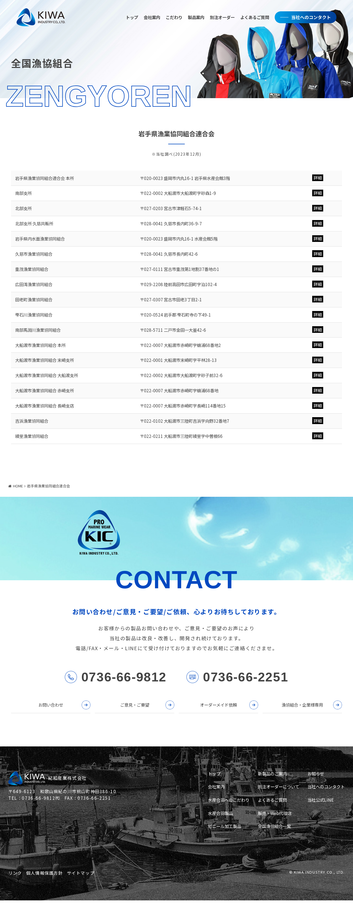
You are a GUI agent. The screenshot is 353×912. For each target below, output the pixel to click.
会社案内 (152, 17)
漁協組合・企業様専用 (302, 705)
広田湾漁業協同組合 (33, 284)
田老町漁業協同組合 (33, 299)
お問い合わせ (50, 705)
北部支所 (23, 208)
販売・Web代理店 (275, 813)
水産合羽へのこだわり (228, 800)
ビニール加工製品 (224, 826)
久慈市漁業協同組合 (33, 254)
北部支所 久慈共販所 (34, 223)
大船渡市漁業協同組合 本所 (40, 345)
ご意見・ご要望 (134, 705)
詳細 (318, 178)
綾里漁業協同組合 (31, 436)
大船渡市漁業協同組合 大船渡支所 (46, 375)
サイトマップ (81, 873)
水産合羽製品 (220, 813)
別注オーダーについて (278, 786)
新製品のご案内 (272, 773)
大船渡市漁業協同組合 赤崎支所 (44, 390)
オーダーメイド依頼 (218, 705)
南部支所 (23, 193)
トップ (132, 17)
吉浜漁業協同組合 (31, 421)
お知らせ (315, 773)
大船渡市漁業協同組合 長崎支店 (44, 406)
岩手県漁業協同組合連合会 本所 (44, 178)
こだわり (174, 17)
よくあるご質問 (254, 17)
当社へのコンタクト (311, 17)
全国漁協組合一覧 (274, 826)
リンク (15, 873)
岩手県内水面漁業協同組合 (40, 239)
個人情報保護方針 (44, 873)
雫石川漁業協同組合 (33, 315)
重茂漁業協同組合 (31, 269)
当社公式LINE (320, 800)
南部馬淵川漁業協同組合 (38, 330)
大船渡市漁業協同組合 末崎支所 (44, 360)
